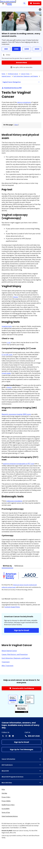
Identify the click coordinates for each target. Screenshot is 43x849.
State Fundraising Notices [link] (10, 816)
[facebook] (9, 736)
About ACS (5, 771)
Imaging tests (7, 326)
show (16, 125)
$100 (16, 49)
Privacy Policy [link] (6, 797)
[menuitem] (38, 82)
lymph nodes (6, 373)
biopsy (15, 297)
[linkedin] (13, 736)
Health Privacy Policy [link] (8, 805)
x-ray (8, 342)
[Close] (40, 9)
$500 (37, 49)
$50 (6, 49)
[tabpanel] (21, 581)
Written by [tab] (7, 566)
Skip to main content (7, 1)
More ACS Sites (7, 783)
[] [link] (16, 125)
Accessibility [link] (6, 808)
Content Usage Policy (12, 607)
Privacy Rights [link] (6, 801)
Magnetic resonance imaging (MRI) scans (16, 414)
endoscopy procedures (14, 501)
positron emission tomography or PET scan (18, 464)
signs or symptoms (24, 102)
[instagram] (6, 736)
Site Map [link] (4, 793)
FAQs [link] (3, 789)
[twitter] (3, 736)
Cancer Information (8, 759)
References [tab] (18, 566)
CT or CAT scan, (7, 354)
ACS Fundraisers (7, 765)
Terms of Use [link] (6, 812)
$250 (27, 49)
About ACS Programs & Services (12, 777)
